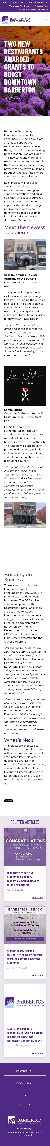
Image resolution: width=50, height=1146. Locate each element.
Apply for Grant (36, 2)
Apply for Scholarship (13, 2)
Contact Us (23, 1071)
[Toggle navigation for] (25, 1097)
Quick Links (23, 1083)
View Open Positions (19, 6)
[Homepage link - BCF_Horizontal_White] (25, 1123)
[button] (46, 18)
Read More (37, 897)
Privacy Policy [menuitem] (24, 1128)
